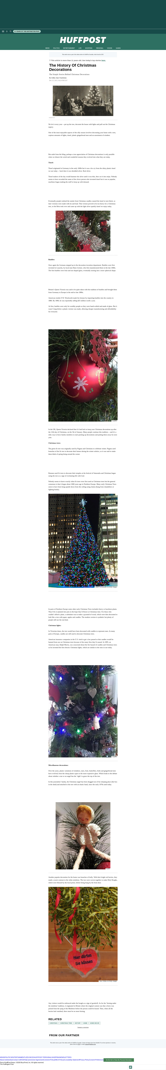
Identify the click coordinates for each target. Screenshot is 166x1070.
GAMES (118, 48)
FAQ (79, 1044)
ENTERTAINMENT (69, 48)
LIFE (80, 48)
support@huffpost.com (90, 1044)
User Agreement (37, 1060)
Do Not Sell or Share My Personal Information (119, 1060)
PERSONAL (99, 48)
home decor (94, 1023)
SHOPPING (88, 48)
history (78, 1023)
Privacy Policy (84, 1060)
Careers (29, 1060)
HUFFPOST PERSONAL (42, 1057)
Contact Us (16, 1060)
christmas (53, 1023)
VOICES (109, 48)
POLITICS (56, 48)
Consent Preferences (96, 1060)
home (85, 1023)
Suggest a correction (83, 1027)
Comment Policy (48, 1060)
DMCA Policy (59, 1060)
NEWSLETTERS (65, 1057)
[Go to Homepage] (130, 1067)
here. (104, 60)
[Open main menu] (3, 31)
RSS (22, 1060)
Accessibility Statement (71, 1060)
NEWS (47, 48)
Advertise (9, 1060)
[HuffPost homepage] (24, 1055)
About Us (3, 1060)
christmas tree (66, 1023)
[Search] (10, 31)
